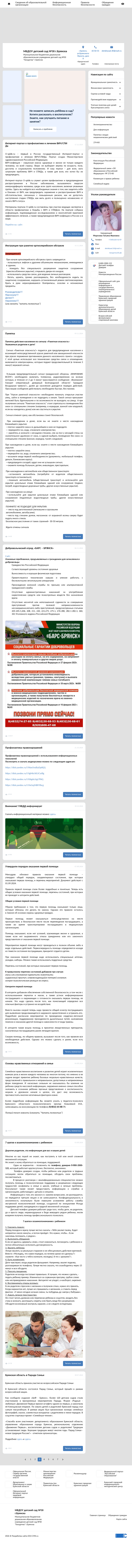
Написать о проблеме (42, 129)
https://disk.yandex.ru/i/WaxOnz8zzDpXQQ (25, 767)
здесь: (53, 814)
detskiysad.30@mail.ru (113, 249)
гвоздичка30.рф (115, 253)
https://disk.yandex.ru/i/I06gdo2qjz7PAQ (24, 779)
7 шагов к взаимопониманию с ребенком (28, 1142)
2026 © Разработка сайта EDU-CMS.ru (21, 1536)
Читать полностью (73, 234)
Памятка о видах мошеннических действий (105, 136)
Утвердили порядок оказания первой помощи (31, 866)
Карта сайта (121, 1519)
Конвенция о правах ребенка (106, 179)
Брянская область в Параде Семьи (24, 1375)
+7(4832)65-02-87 (115, 240)
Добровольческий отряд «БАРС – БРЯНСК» (29, 548)
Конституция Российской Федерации (104, 162)
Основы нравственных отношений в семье (29, 1063)
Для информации (101, 130)
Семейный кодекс (101, 184)
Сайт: (8, 556)
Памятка (10, 333)
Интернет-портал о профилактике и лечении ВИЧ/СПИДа (36, 144)
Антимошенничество (102, 125)
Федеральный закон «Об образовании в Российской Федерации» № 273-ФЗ (105, 171)
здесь (20, 1439)
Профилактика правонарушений (23, 748)
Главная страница (98, 1515)
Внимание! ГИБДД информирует (23, 806)
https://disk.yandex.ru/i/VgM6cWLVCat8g (24, 773)
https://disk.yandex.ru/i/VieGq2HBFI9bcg (24, 785)
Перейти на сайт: (14, 225)
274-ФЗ (96, 143)
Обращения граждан (108, 3)
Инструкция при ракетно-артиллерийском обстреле (34, 246)
